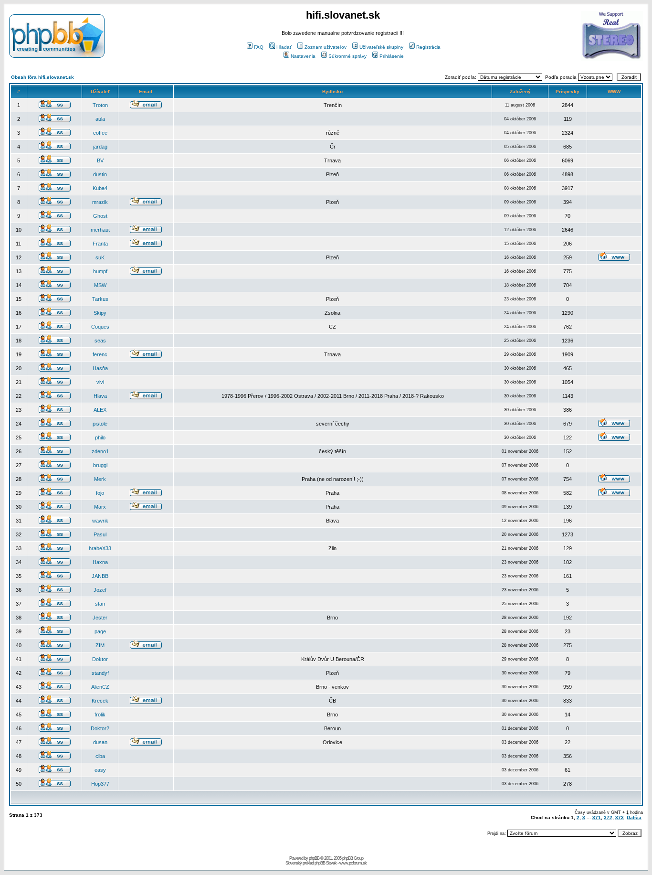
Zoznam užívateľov (326, 47)
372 (608, 817)
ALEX (100, 410)
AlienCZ (100, 687)
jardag (100, 146)
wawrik (100, 520)
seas (100, 340)
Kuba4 (100, 188)
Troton (100, 105)
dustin (100, 174)
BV (100, 160)
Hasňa (100, 368)
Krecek (100, 701)
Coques (100, 327)
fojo (100, 493)
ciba (100, 756)
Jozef (100, 590)
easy (100, 770)
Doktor (100, 659)
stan (100, 604)
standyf (100, 673)
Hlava (100, 396)
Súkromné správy (347, 56)
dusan (100, 742)
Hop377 (100, 784)
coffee (100, 133)
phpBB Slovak (326, 863)
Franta (100, 243)
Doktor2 (100, 728)
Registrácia (428, 47)
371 (596, 817)
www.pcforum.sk (353, 863)
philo (100, 437)
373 (619, 817)
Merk (100, 479)
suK (100, 257)
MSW (100, 285)
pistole (100, 424)
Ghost (100, 216)
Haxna (100, 562)
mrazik (100, 202)
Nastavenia (303, 56)
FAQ (258, 47)
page (100, 631)
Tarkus (100, 299)
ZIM (100, 645)
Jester (100, 617)
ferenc (100, 354)
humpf (100, 271)
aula (100, 119)
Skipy (100, 313)
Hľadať (284, 47)
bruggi (100, 465)
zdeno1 (100, 451)
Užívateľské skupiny (381, 47)
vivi (100, 382)
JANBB (100, 576)
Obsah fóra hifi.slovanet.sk (42, 77)
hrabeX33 (100, 548)
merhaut (100, 230)
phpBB (314, 858)
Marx (100, 507)
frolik (100, 714)
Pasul (100, 534)
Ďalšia (634, 817)
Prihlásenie (391, 56)
